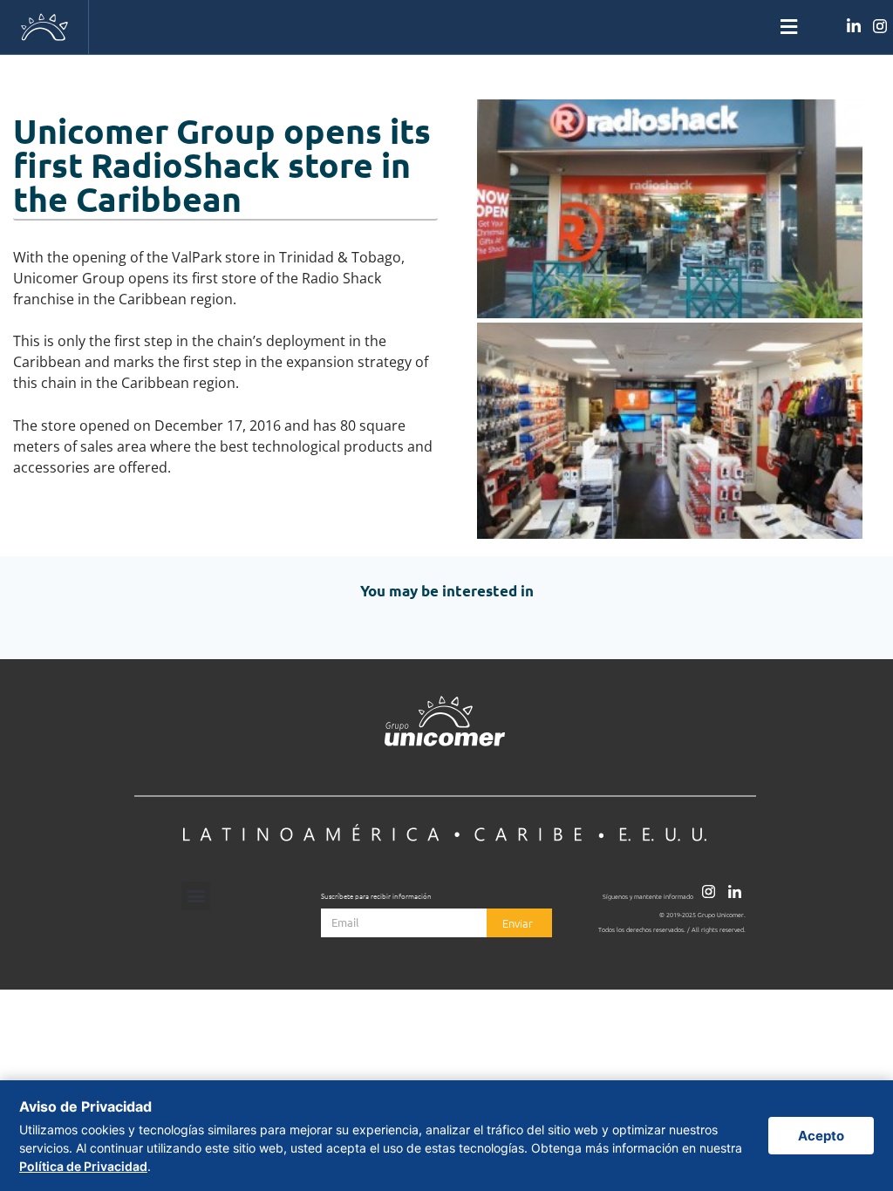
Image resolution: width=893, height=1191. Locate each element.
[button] (446, 27)
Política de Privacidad (83, 1166)
